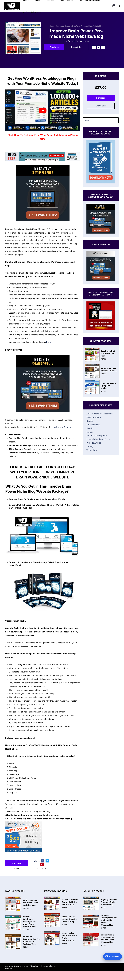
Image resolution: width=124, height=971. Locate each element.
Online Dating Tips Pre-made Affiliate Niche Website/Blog (107, 938)
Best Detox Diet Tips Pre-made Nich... (108, 353)
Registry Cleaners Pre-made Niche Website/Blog (109, 902)
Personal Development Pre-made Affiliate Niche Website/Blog (109, 920)
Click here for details (63, 427)
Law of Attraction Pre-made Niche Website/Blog (70, 902)
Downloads (60, 26)
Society (89, 446)
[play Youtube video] (42, 110)
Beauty (89, 421)
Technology (91, 450)
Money (89, 432)
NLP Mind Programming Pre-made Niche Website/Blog (31, 940)
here (48, 342)
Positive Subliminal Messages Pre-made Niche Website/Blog (29, 921)
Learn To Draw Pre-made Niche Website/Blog (69, 919)
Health (89, 428)
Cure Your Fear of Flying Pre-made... (108, 385)
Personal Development (77, 41)
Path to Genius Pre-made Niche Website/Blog (30, 902)
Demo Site (76, 47)
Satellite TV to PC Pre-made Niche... (109, 369)
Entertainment (93, 424)
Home (52, 26)
